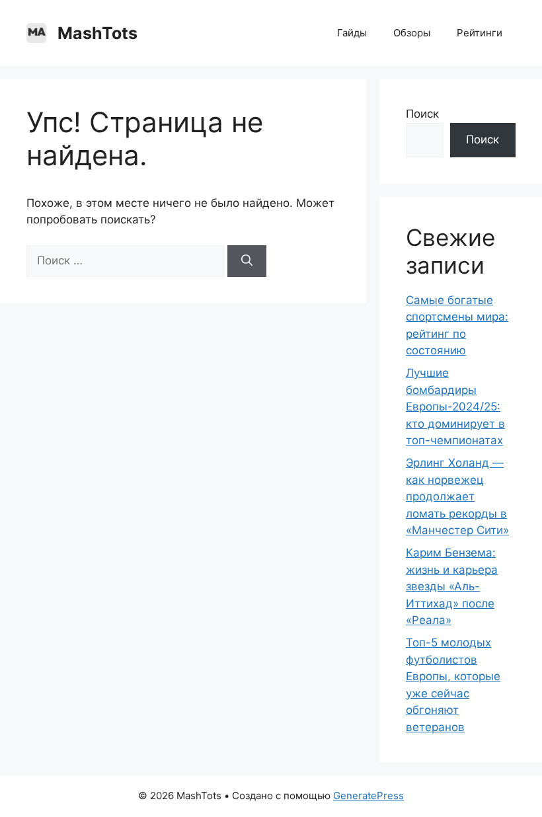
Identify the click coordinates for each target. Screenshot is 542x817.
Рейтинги (479, 32)
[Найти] (246, 261)
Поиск (422, 113)
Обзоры (411, 32)
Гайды (352, 32)
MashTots (97, 33)
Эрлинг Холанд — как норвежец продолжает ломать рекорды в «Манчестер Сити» (457, 496)
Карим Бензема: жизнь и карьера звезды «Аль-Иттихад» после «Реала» (452, 586)
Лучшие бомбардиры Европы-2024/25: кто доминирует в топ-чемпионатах (455, 406)
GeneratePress (368, 795)
